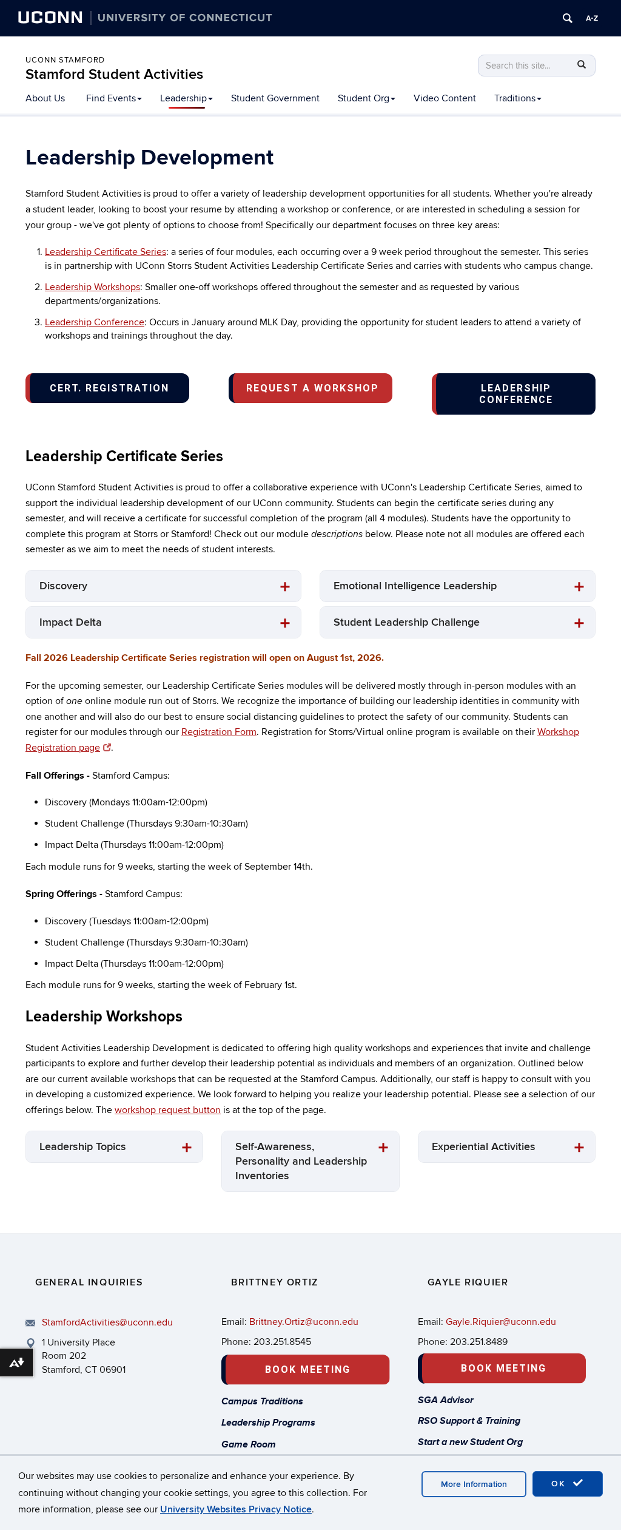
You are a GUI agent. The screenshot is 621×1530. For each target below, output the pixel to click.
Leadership (183, 98)
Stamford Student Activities (114, 74)
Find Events (111, 98)
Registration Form (219, 732)
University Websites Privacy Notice (236, 1509)
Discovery (63, 586)
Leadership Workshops (92, 287)
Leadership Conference (94, 322)
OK (560, 1483)
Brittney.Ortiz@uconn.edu (303, 1322)
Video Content (445, 98)
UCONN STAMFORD (65, 60)
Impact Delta (70, 622)
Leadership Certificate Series (105, 252)
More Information (474, 1484)
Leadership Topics (82, 1146)
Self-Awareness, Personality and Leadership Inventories (301, 1161)
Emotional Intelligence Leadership (415, 586)
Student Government (275, 98)
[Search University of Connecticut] (567, 18)
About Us (45, 98)
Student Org (363, 98)
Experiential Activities (483, 1146)
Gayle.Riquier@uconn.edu (501, 1322)
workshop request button (168, 1110)
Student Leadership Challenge (407, 622)
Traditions (514, 98)
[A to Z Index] (592, 18)
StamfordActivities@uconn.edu (107, 1322)
